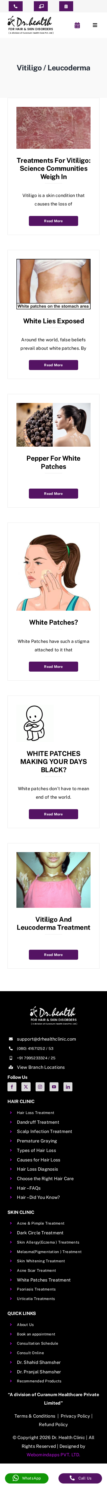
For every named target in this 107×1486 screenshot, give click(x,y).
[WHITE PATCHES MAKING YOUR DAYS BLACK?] (35, 708)
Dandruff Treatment (38, 1122)
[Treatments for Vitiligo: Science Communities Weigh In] (53, 110)
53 (51, 1048)
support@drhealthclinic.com (46, 1039)
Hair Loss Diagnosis (37, 1169)
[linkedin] (67, 1086)
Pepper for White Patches (53, 462)
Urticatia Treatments (36, 1299)
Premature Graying (37, 1140)
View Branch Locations (41, 1067)
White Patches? (53, 622)
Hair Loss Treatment (35, 1113)
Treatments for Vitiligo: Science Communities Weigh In (53, 168)
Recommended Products (39, 1381)
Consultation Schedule (37, 1343)
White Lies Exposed (53, 321)
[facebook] (11, 1086)
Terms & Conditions (34, 1416)
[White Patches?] (53, 535)
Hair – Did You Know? (38, 1197)
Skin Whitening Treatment (41, 1261)
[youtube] (54, 1086)
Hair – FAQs (29, 1188)
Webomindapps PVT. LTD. (53, 1454)
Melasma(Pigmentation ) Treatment (49, 1252)
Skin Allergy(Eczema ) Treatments (48, 1242)
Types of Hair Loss (36, 1150)
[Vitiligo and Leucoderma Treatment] (53, 855)
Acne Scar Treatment (36, 1270)
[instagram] (40, 1086)
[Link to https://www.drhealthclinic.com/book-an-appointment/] (78, 25)
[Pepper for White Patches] (53, 406)
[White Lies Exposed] (53, 262)
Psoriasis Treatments (36, 1289)
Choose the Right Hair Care (45, 1178)
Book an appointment (36, 1334)
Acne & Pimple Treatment (40, 1223)
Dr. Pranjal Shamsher (39, 1371)
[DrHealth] (30, 17)
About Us (25, 1324)
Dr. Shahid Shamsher (39, 1362)
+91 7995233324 (32, 1058)
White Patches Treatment (44, 1280)
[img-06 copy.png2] (53, 1008)
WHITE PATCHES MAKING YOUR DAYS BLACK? (53, 761)
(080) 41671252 (31, 1048)
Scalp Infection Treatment (44, 1131)
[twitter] (25, 1086)
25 (53, 1058)
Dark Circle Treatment (40, 1232)
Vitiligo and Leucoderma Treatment (53, 923)
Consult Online (30, 1353)
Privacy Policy (75, 1416)
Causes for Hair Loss (38, 1159)
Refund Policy (53, 1424)
